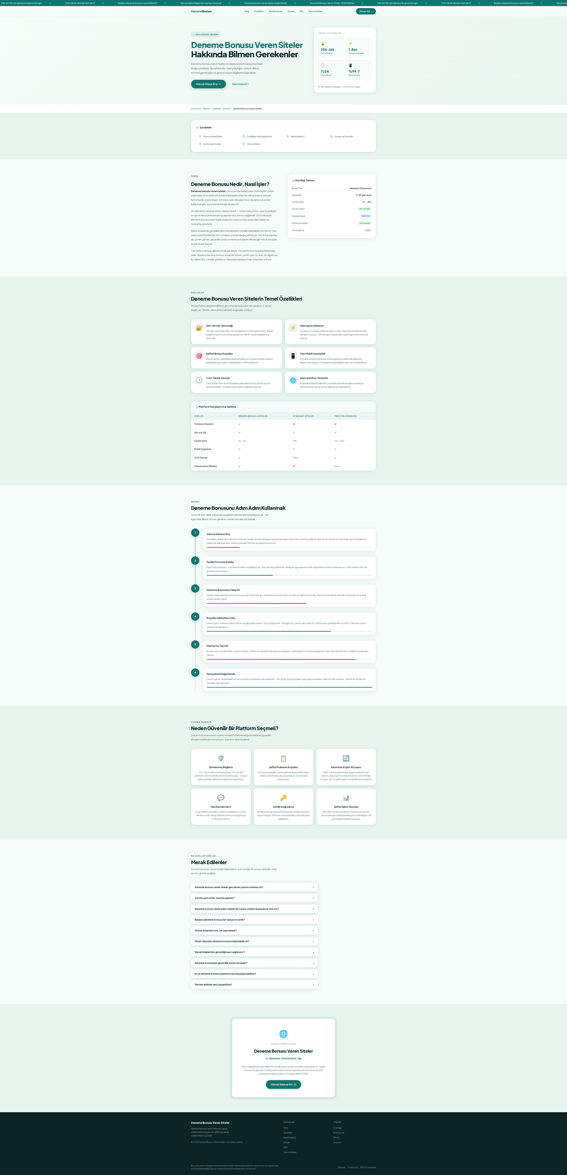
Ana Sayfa (196, 108)
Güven (291, 11)
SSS (301, 11)
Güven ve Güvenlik (342, 136)
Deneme (201, 11)
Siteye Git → (366, 11)
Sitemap (337, 1127)
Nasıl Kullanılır (276, 11)
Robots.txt (338, 1132)
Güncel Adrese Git (282, 1084)
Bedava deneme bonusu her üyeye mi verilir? (254, 919)
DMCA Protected (368, 1167)
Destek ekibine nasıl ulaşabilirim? (254, 984)
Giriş (247, 11)
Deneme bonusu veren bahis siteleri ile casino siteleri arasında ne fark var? (254, 908)
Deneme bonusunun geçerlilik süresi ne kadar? (254, 962)
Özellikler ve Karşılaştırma (257, 136)
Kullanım (227, 108)
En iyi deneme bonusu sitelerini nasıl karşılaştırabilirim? (254, 973)
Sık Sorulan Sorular (210, 144)
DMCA (336, 1137)
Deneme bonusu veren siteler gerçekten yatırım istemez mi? (254, 887)
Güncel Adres (315, 11)
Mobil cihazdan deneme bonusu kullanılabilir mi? (254, 941)
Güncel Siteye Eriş (206, 84)
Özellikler (259, 11)
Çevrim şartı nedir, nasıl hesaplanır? (254, 898)
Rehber (206, 108)
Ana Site (337, 1142)
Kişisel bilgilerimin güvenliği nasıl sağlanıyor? (254, 952)
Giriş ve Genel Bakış (211, 136)
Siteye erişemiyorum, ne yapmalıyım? (254, 930)
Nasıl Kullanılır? (240, 84)
